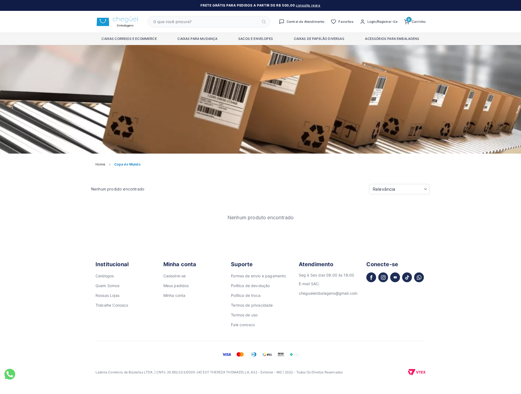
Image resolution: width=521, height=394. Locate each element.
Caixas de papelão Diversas (319, 39)
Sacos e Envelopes (255, 39)
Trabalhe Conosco (112, 305)
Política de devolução (250, 285)
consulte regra (308, 5)
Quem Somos (108, 285)
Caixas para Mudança (197, 39)
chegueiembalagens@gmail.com (328, 293)
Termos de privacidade (252, 305)
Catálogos (105, 276)
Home (101, 164)
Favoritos (345, 22)
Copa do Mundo (127, 164)
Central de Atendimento (306, 22)
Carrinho (416, 21)
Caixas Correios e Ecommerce (129, 39)
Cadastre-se (174, 276)
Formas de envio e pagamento (258, 276)
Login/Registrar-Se (382, 22)
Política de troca (245, 295)
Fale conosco (243, 324)
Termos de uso (244, 315)
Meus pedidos (176, 285)
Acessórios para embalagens (392, 39)
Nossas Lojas (107, 295)
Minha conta (174, 295)
